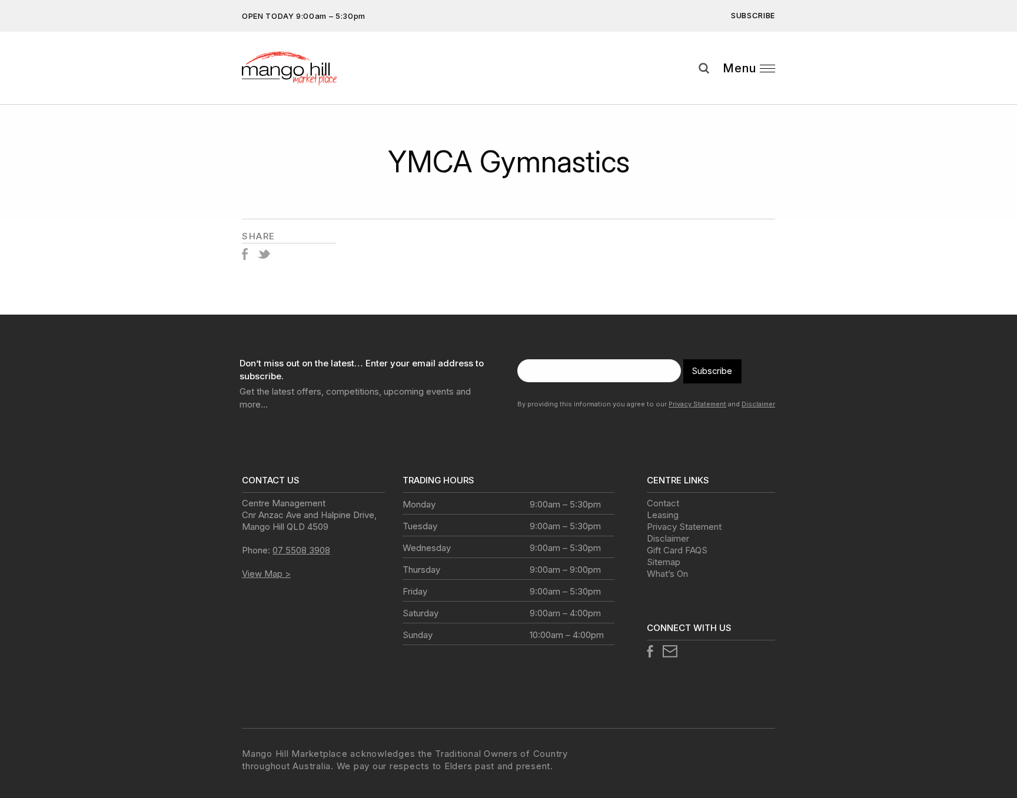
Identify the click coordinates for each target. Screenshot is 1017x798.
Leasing (663, 514)
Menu (739, 68)
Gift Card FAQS (677, 550)
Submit (999, 90)
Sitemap (663, 561)
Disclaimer (758, 404)
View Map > (266, 573)
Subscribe (753, 15)
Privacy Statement (697, 404)
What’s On (667, 573)
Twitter (264, 254)
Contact (663, 503)
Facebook (245, 254)
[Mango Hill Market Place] (302, 68)
